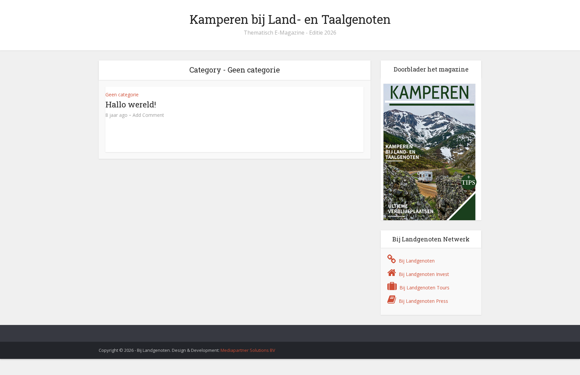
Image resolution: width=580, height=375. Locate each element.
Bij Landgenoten (417, 260)
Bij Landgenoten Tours (424, 287)
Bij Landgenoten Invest (424, 274)
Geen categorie (122, 94)
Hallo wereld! (130, 104)
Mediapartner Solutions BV (248, 350)
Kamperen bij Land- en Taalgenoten (290, 19)
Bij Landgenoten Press (423, 301)
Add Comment (148, 115)
